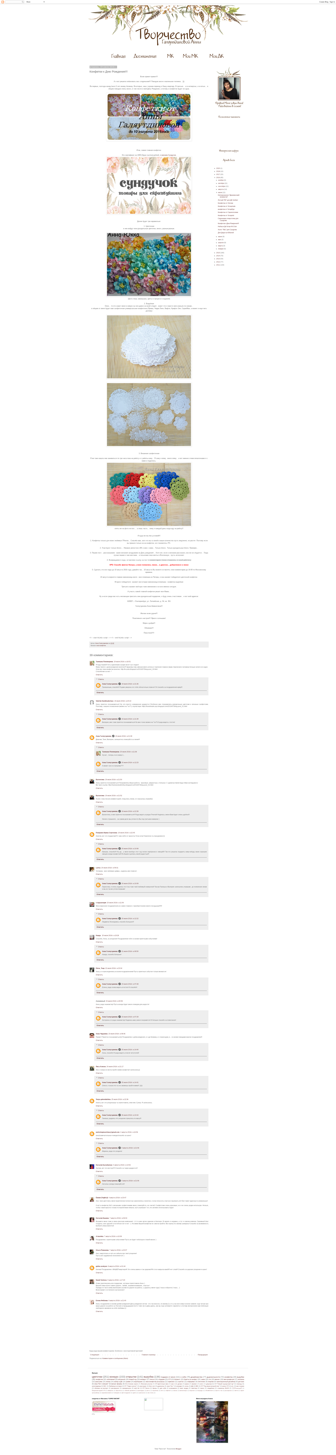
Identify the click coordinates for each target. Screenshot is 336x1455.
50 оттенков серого (131, 1384)
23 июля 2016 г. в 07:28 (130, 984)
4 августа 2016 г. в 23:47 (117, 1198)
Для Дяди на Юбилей (226, 233)
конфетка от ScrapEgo (226, 209)
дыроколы (160, 1386)
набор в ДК (118, 1382)
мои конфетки (101, 645)
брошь (155, 1388)
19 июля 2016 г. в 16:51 (122, 662)
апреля (221, 243)
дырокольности (213, 1377)
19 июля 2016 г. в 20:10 (122, 701)
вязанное (121, 1379)
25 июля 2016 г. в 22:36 (119, 1099)
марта (220, 246)
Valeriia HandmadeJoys (105, 701)
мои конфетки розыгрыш (155, 1382)
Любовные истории (115, 1386)
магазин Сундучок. (168, 155)
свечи (236, 1390)
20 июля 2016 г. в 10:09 (130, 883)
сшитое (181, 1382)
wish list (136, 1388)
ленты (152, 1379)
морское (192, 1390)
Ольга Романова (102, 1250)
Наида (98, 935)
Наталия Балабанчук (104, 1165)
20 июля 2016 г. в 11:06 (115, 903)
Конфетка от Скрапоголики (228, 212)
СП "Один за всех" (130, 1386)
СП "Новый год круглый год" (224, 1384)
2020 (218, 168)
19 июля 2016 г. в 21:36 (130, 684)
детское (241, 1382)
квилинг (194, 1384)
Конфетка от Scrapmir (226, 215)
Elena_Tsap (100, 968)
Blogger (178, 1449)
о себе (183, 1377)
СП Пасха (145, 1388)
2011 (218, 265)
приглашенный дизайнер (226, 1382)
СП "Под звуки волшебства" (210, 1386)
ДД (192, 1386)
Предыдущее (203, 1355)
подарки (161, 1379)
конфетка (228, 1377)
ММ (197, 1386)
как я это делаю (176, 1384)
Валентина (100, 780)
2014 (218, 256)
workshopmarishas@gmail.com (108, 1132)
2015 (218, 253)
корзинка (155, 1390)
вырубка (149, 1376)
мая (219, 240)
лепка (108, 1382)
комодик (179, 1386)
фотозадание (126, 1392)
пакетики (194, 1388)
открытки (131, 1376)
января (221, 249)
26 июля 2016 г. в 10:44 (130, 1115)
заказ (203, 1379)
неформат (191, 1382)
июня (220, 237)
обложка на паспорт (101, 1388)
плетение (201, 1382)
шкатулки (98, 1382)
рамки (128, 1382)
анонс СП (225, 1386)
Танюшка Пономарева (104, 662)
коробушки (138, 1382)
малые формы (116, 1384)
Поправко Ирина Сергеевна (106, 833)
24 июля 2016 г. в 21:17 (115, 1066)
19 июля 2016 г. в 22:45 (126, 833)
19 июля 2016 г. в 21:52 (113, 796)
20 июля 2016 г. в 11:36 (128, 752)
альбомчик (111, 1379)
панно (202, 1388)
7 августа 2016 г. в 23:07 (118, 1250)
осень (186, 1386)
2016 (218, 177)
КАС (104, 1386)
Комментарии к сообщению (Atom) (115, 1358)
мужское (171, 1382)
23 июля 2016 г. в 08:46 (116, 1034)
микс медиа (184, 1388)
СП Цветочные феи (161, 1384)
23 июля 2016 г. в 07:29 (130, 1017)
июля (220, 192)
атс (232, 1386)
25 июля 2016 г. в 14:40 (130, 1050)
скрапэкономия (106, 1392)
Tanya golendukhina (103, 1099)
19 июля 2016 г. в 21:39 (130, 719)
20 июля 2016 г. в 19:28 (110, 935)
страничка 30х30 (223, 1388)
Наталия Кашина (102, 1218)
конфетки (99, 1379)
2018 (218, 171)
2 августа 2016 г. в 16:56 (129, 1132)
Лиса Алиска (101, 1066)
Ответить (99, 675)
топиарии (116, 1392)
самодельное (126, 1388)
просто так (218, 1390)
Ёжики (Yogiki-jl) (102, 1198)
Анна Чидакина (102, 1034)
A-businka (99, 1236)
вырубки (240, 1377)
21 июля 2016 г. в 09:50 (130, 951)
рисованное (115, 1388)
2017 (218, 174)
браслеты (119, 1390)
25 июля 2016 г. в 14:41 (130, 1082)
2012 (218, 262)
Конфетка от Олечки (225, 203)
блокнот (177, 1379)
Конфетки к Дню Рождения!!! (228, 223)
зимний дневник (130, 1390)
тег (210, 1379)
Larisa (98, 868)
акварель (110, 1390)
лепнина (241, 1379)
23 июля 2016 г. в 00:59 (114, 1001)
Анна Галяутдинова (110, 684)
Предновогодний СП (98, 1390)
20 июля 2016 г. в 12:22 (130, 918)
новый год (132, 1379)
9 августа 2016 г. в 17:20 (116, 1280)
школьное (142, 1392)
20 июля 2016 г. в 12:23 (130, 762)
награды (200, 1390)
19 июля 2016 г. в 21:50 (113, 780)
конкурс (114, 1376)
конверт (143, 1379)
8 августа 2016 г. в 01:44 (116, 1266)
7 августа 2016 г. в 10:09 (113, 1236)
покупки (211, 1382)
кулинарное (173, 1388)
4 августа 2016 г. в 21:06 (130, 1148)
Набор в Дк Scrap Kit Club (227, 226)
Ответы (101, 679)
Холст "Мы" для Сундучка (227, 230)
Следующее (94, 1355)
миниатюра (183, 1390)
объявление (209, 1390)
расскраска (228, 1390)
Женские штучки (146, 1384)
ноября (221, 180)
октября (221, 183)
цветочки (97, 1376)
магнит (217, 1379)
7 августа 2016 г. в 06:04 (118, 1218)
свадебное (210, 1388)
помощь (239, 1384)
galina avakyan (101, 1266)
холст (201, 1384)
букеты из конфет (190, 1379)
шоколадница (96, 1386)
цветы (135, 1392)
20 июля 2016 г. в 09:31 (109, 868)
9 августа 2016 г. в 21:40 (117, 1300)
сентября (222, 186)
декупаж (209, 1384)
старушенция (101, 903)
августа (221, 189)
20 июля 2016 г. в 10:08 (130, 849)
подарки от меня (168, 1377)
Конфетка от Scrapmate (226, 206)
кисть (148, 1390)
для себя (163, 1388)
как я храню (240, 1386)
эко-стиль (150, 1392)
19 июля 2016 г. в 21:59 (130, 811)
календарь (140, 1390)
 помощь (237, 1388)
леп (162, 1390)
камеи (187, 1384)
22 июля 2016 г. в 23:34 (113, 968)
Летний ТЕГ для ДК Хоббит (228, 200)
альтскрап (143, 1386)
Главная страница (148, 1355)
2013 (218, 259)
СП (169, 1379)
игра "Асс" (170, 1386)
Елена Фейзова (102, 1300)
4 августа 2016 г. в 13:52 (122, 1165)
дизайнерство (196, 1377)
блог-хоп (152, 1386)
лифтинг (168, 1390)
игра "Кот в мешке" (101, 1384)
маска (175, 1390)
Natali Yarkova (101, 1280)
